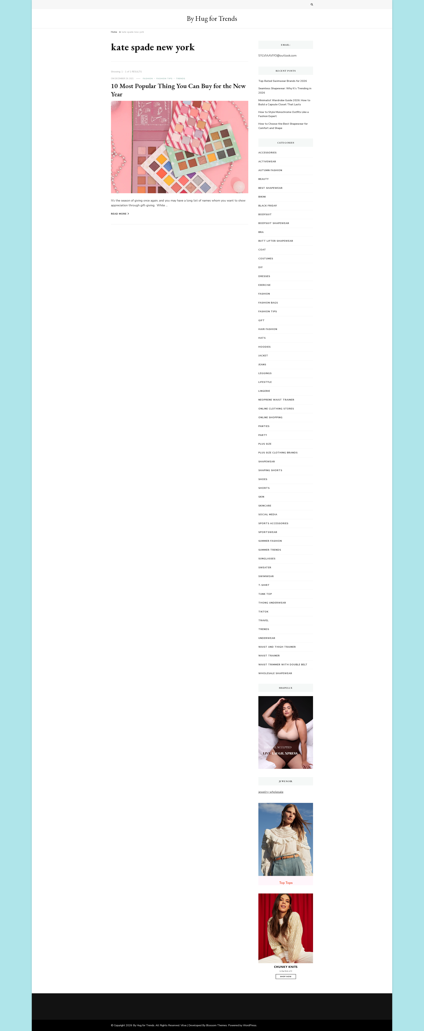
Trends (180, 78)
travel (263, 620)
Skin (261, 496)
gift (261, 320)
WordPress (249, 1025)
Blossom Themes (216, 1025)
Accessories (267, 152)
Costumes (265, 258)
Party (262, 435)
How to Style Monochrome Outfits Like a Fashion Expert (283, 114)
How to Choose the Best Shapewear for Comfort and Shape (283, 126)
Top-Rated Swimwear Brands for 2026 (282, 81)
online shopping (270, 417)
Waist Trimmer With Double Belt (282, 664)
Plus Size (264, 443)
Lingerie (264, 391)
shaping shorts (270, 470)
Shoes (262, 479)
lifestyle (265, 382)
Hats (262, 338)
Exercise (264, 285)
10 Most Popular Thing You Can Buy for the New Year (178, 89)
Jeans (262, 364)
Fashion (148, 78)
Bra (261, 232)
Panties (263, 426)
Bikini (262, 196)
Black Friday (267, 205)
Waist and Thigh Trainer (277, 646)
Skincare (264, 505)
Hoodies (264, 346)
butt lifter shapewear (275, 241)
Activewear (267, 161)
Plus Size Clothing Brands (278, 452)
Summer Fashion (270, 541)
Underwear (266, 638)
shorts (264, 488)
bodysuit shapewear (273, 223)
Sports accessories (273, 523)
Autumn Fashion (270, 170)
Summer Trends (269, 549)
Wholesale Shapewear (275, 673)
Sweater (264, 567)
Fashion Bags (268, 302)
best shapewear (270, 188)
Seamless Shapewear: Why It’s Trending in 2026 (284, 91)
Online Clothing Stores (276, 408)
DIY (260, 267)
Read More (119, 213)
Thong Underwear (272, 602)
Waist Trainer (269, 655)
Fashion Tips (164, 78)
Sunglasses (266, 558)
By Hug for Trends (212, 18)
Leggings (265, 373)
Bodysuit (265, 214)
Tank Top (265, 594)
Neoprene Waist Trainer (276, 399)
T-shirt (264, 585)
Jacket (263, 355)
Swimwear (266, 576)
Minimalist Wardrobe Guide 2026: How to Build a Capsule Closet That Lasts (284, 102)
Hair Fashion (267, 329)
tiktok (263, 611)
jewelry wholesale (270, 792)
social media (267, 514)
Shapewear (266, 461)
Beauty (263, 179)
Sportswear (267, 532)
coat (262, 249)
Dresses (264, 276)
